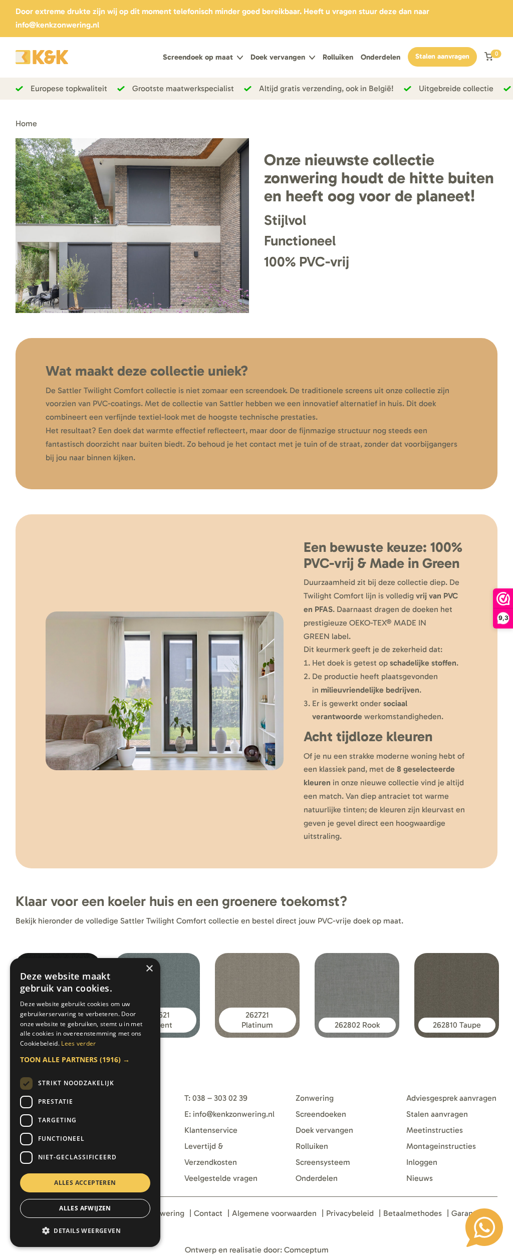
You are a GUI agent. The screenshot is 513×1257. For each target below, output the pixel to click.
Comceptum (306, 1249)
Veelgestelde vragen (221, 1178)
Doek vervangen (277, 57)
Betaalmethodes (412, 1213)
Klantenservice (210, 1130)
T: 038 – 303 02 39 (215, 1098)
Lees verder (78, 1043)
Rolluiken (338, 57)
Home (26, 123)
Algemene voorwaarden (274, 1213)
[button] (85, 1059)
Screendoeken (321, 1114)
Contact (208, 1213)
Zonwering (315, 1098)
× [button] (149, 969)
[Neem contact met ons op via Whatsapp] (484, 1227)
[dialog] (85, 1102)
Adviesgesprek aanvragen (451, 1098)
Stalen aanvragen (442, 56)
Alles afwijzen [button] (85, 1208)
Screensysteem (323, 1162)
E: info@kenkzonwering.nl (229, 1114)
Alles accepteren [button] (85, 1182)
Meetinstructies (434, 1130)
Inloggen (421, 1162)
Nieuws (419, 1178)
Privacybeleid (350, 1213)
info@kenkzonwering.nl (57, 25)
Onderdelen (380, 57)
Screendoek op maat (198, 57)
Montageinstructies (441, 1146)
